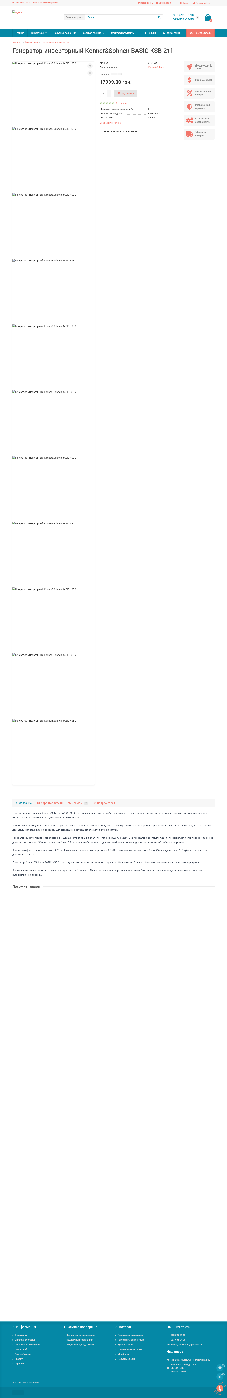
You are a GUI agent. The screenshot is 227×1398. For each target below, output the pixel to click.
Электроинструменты (122, 33)
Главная (20, 33)
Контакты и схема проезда (45, 3)
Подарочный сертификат (79, 1339)
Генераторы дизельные (130, 1335)
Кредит (19, 1359)
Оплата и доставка (21, 3)
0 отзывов (122, 103)
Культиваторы (125, 1344)
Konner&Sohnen (156, 67)
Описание (25, 803)
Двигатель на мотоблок (130, 1349)
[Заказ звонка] (219, 1388)
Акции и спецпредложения (80, 1344)
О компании (173, 33)
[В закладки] (90, 66)
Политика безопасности (27, 1344)
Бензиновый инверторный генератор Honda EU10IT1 (44, 936)
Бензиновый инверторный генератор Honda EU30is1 (44, 1021)
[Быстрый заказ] (46, 968)
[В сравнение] (90, 73)
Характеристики (52, 803)
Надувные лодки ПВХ (65, 33)
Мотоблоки (123, 1354)
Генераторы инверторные (55, 42)
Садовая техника (92, 33)
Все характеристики (110, 122)
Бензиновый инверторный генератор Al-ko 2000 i (42, 1106)
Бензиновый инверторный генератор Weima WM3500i (45, 1277)
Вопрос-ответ (106, 803)
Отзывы (79, 803)
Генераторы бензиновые (131, 1339)
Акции (152, 33)
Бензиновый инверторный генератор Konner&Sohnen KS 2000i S (50, 1191)
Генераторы (37, 33)
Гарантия (19, 1363)
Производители (203, 33)
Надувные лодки (126, 1359)
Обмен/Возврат (23, 1354)
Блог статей (21, 1349)
